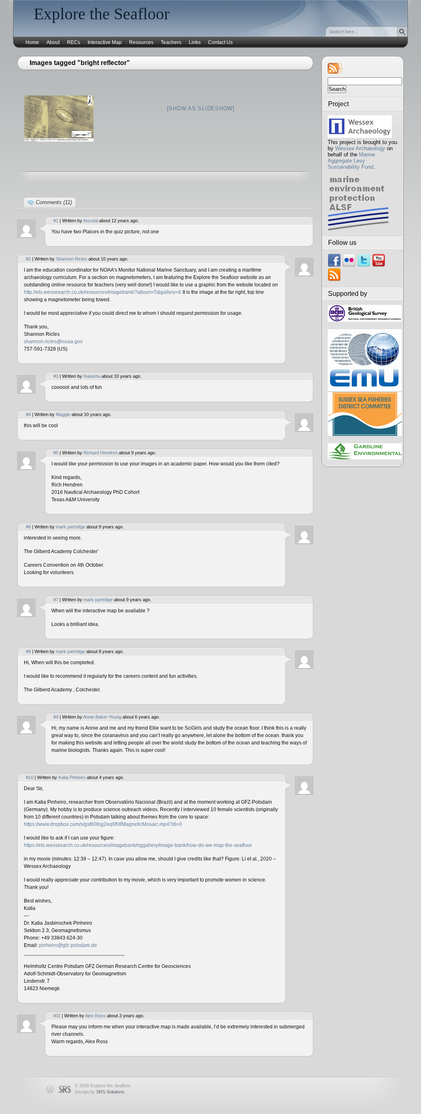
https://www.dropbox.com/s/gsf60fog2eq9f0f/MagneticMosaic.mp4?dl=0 (103, 824)
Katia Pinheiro (72, 777)
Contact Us (220, 42)
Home (32, 42)
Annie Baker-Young (102, 716)
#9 (55, 716)
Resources (141, 42)
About (53, 42)
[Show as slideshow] (201, 108)
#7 (55, 599)
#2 (28, 258)
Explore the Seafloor (101, 14)
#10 (29, 777)
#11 (56, 1015)
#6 (28, 526)
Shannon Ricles (71, 258)
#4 (28, 414)
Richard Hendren (100, 452)
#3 (55, 376)
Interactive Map (105, 42)
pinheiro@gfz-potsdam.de (68, 945)
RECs (73, 42)
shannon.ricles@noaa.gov (53, 341)
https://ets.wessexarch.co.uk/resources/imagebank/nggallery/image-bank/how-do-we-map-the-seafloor (138, 845)
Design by (100, 1091)
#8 (28, 651)
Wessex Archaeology (360, 148)
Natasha (91, 376)
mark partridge (70, 526)
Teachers (171, 42)
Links (195, 42)
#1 (55, 220)
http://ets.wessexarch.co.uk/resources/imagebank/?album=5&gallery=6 (102, 292)
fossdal (90, 220)
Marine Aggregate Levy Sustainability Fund (351, 160)
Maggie (63, 414)
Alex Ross (95, 1015)
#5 (55, 452)
